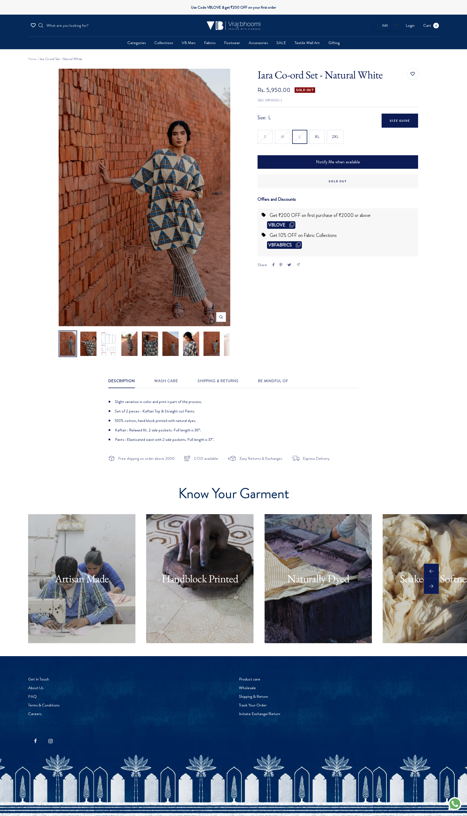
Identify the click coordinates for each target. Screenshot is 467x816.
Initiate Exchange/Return (259, 714)
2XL (335, 137)
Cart (430, 25)
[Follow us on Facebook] (35, 741)
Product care (249, 679)
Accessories (258, 43)
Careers (34, 714)
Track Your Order (253, 705)
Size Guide (400, 120)
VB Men (188, 43)
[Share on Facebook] (273, 265)
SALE (281, 43)
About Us (35, 688)
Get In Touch (38, 679)
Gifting (334, 43)
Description (121, 381)
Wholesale (247, 688)
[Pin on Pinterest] (280, 265)
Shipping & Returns (218, 381)
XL (317, 137)
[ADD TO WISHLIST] (412, 74)
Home (32, 58)
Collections (163, 43)
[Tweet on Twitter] (289, 265)
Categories (136, 43)
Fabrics (209, 43)
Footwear (232, 43)
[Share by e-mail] (298, 264)
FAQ (32, 696)
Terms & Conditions (43, 705)
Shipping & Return (253, 696)
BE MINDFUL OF (273, 381)
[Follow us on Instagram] (50, 741)
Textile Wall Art (307, 43)
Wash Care (166, 381)
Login (410, 25)
